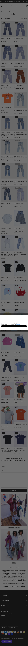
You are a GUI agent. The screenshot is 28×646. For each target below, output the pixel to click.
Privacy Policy (17, 324)
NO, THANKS (14, 328)
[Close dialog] (27, 315)
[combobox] (2, 320)
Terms (19, 324)
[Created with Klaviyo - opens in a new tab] (14, 330)
